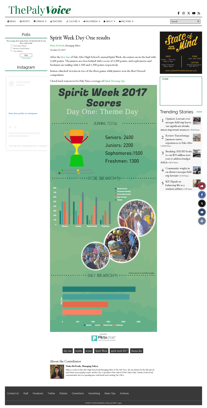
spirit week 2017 (119, 350)
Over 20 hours (18, 51)
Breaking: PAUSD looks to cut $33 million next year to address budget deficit (176, 156)
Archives (124, 393)
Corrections (78, 393)
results (78, 350)
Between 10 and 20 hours (21, 48)
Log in (120, 403)
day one (68, 350)
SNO (114, 403)
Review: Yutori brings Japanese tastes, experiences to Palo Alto (178, 139)
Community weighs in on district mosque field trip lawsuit (178, 171)
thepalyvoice (30, 146)
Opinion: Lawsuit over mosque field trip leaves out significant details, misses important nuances (176, 124)
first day (65, 57)
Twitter (51, 393)
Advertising (94, 393)
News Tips (109, 393)
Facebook (38, 393)
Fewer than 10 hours (19, 46)
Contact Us (13, 393)
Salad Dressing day (114, 81)
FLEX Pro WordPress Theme (101, 403)
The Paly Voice (15, 146)
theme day (136, 350)
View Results (26, 58)
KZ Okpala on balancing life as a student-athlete (174, 185)
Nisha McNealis (57, 45)
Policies (63, 393)
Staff (25, 393)
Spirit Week (101, 350)
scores (89, 350)
